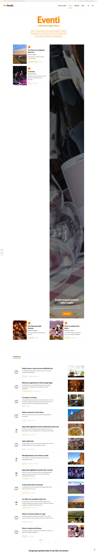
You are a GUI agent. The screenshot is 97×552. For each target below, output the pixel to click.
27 (55, 542)
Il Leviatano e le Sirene (29, 397)
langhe (8, 5)
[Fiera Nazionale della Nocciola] (20, 330)
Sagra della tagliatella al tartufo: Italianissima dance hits (40, 427)
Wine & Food (63, 33)
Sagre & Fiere (55, 33)
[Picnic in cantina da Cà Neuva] (56, 330)
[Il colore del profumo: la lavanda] (76, 488)
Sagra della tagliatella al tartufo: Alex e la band (37, 470)
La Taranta (31, 71)
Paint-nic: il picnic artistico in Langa (33, 514)
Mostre (64, 31)
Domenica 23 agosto (32, 330)
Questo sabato (48, 36)
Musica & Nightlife (35, 33)
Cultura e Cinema (40, 31)
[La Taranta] (20, 75)
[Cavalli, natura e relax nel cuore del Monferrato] (76, 371)
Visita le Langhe (62, 5)
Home (5, 1)
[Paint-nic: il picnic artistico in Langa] (76, 517)
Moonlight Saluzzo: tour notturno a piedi (35, 455)
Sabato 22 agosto (32, 54)
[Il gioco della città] (76, 444)
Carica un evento (89, 1)
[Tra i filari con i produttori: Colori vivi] (20, 54)
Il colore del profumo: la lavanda (32, 485)
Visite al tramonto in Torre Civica (33, 412)
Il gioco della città (28, 441)
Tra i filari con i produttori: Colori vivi (36, 51)
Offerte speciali (46, 33)
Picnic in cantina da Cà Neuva (71, 327)
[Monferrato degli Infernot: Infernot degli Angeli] (76, 386)
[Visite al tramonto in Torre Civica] (76, 415)
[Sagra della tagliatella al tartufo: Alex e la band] (76, 473)
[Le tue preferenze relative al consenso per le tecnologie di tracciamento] (94, 549)
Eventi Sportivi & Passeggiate (53, 31)
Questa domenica (57, 36)
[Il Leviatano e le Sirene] (76, 400)
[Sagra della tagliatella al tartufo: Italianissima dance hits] (76, 430)
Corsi (32, 31)
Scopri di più (67, 313)
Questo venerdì (39, 36)
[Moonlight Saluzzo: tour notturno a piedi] (76, 458)
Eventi (70, 5)
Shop (83, 5)
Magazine (76, 5)
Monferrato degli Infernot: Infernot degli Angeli (37, 383)
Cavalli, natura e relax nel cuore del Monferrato (37, 368)
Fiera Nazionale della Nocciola (34, 327)
